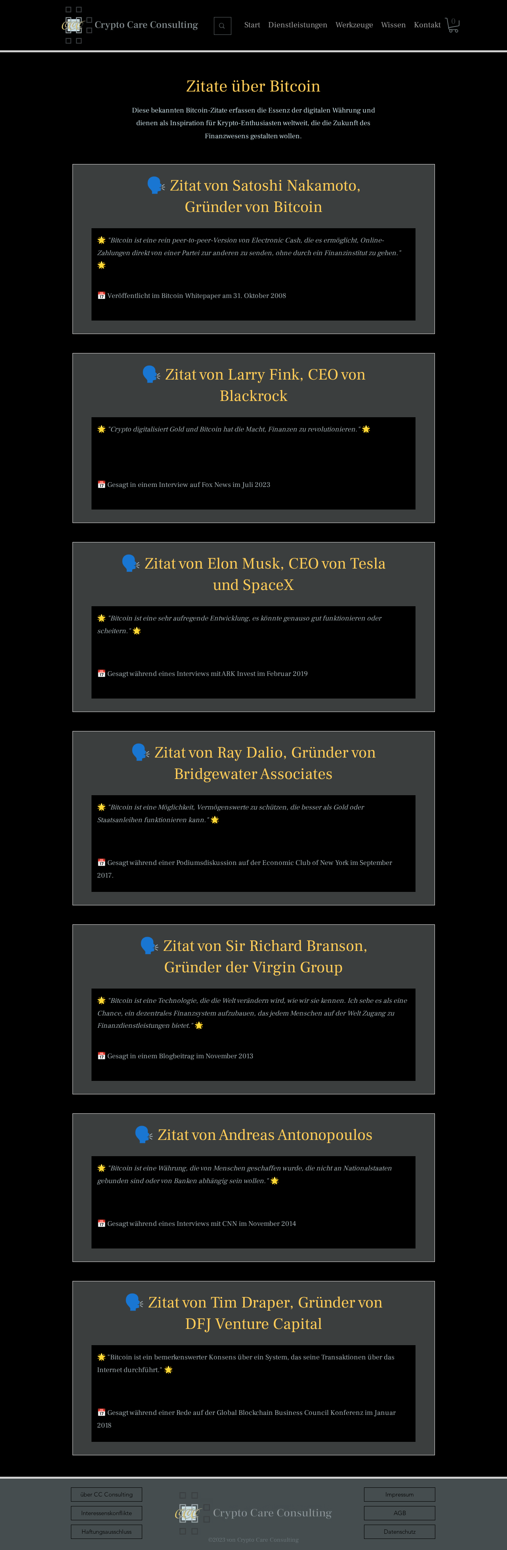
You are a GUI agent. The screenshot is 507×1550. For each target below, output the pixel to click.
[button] (453, 25)
